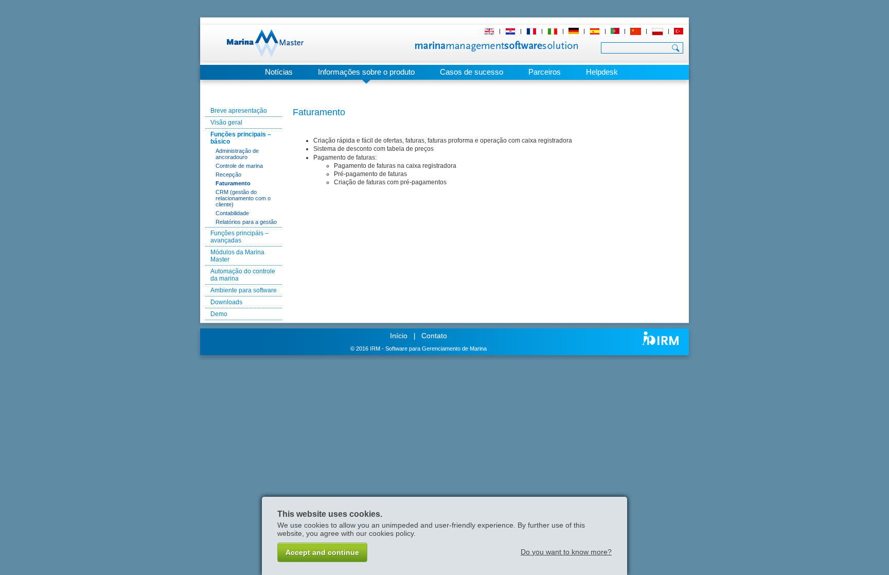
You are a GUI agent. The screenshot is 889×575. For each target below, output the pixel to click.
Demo (218, 314)
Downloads (226, 302)
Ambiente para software (243, 290)
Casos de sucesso (471, 71)
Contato (434, 336)
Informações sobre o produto (366, 71)
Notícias (279, 71)
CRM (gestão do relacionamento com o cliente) (243, 198)
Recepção (228, 174)
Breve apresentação (238, 110)
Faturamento (233, 183)
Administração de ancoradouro (237, 154)
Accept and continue (322, 552)
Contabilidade (232, 213)
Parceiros (544, 71)
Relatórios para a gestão (246, 222)
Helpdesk (602, 71)
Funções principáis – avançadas (239, 237)
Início (398, 336)
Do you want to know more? (566, 552)
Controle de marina (239, 166)
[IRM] (660, 338)
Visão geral (226, 122)
